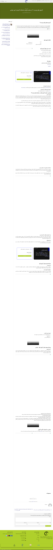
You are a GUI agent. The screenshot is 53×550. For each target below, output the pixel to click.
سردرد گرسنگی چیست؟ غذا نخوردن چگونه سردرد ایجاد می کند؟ (42, 509)
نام (50, 522)
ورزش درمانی (49, 64)
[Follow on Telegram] (6, 535)
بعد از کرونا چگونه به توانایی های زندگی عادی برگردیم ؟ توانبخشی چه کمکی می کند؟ (6, 25)
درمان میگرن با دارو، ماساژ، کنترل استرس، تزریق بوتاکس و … (6, 35)
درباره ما (38, 537)
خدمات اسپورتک (47, 0)
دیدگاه (50, 516)
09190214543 (23, 540)
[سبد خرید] (2, 1)
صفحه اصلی (51, 0)
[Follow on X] (9, 535)
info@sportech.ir (22, 535)
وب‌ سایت (25, 522)
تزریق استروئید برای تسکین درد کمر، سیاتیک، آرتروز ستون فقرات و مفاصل (5, 39)
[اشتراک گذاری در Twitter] (34, 498)
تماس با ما (33, 0)
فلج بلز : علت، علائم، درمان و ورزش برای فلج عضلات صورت (6, 41)
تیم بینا (44, 549)
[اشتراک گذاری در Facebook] (36, 498)
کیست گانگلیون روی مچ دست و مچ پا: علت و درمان (5, 27)
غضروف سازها (23, 87)
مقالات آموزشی (39, 0)
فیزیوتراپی (49, 66)
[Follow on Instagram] (10, 535)
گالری (35, 0)
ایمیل (38, 522)
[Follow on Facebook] (12, 535)
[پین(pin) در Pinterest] (31, 498)
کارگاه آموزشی (42, 0)
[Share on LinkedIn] (30, 498)
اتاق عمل (41, 431)
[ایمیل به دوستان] (33, 498)
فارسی (5, 1)
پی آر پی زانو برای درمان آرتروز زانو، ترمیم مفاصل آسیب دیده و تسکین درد (5, 45)
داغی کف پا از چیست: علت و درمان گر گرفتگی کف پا (6, 30)
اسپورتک (23, 12)
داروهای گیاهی (47, 87)
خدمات (38, 535)
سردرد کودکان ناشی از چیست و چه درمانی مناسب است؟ (5, 32)
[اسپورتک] (26, 1)
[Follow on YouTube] (7, 535)
